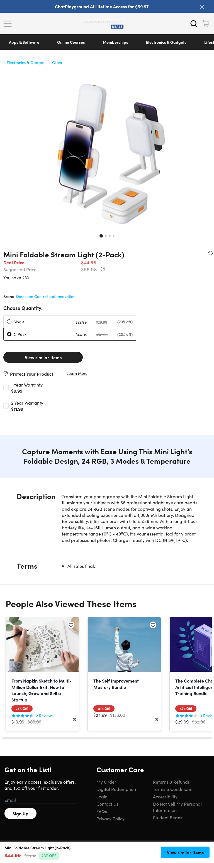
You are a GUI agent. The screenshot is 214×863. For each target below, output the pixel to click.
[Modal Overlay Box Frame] (107, 431)
